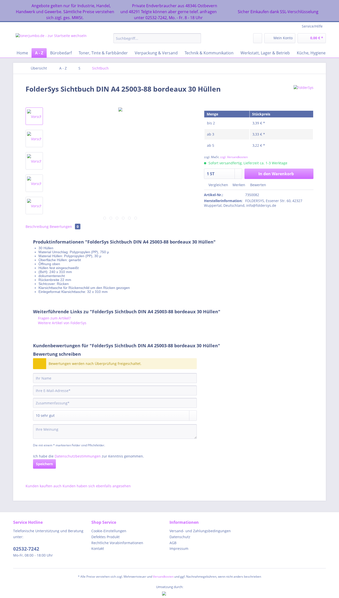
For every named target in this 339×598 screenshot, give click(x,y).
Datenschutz (180, 536)
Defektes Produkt (105, 536)
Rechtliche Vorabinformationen (117, 542)
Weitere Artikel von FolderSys (61, 322)
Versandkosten (163, 576)
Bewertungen (64, 226)
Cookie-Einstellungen (108, 530)
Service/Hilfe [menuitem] (312, 26)
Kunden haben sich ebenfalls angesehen (97, 486)
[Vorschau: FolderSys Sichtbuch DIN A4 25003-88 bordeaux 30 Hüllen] (34, 116)
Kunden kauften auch (44, 486)
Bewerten (257, 184)
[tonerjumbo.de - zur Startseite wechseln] (51, 39)
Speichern (44, 463)
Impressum (179, 548)
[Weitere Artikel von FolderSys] (303, 94)
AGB (173, 542)
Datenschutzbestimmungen (78, 456)
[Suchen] (196, 38)
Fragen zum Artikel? (54, 318)
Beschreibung (37, 226)
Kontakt (97, 548)
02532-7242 (26, 549)
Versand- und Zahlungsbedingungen (200, 530)
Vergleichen (217, 184)
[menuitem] (157, 40)
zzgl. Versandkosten (234, 157)
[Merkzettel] (257, 38)
